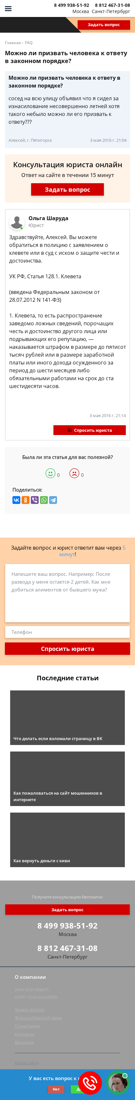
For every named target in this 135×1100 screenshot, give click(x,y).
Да (79, 1089)
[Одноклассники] (25, 500)
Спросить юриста (93, 430)
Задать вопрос (104, 24)
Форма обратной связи (38, 1018)
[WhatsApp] (44, 500)
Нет (56, 1089)
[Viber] (35, 500)
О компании (27, 1026)
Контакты (24, 1034)
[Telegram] (53, 500)
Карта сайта (27, 1063)
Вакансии (24, 1042)
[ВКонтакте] (16, 500)
